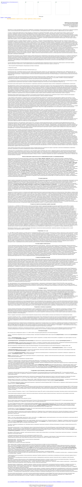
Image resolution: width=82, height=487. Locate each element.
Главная (1, 17)
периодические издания (69, 481)
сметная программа (42, 481)
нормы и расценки (25, 481)
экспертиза (12, 481)
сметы (9, 481)
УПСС (16, 481)
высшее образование (49, 481)
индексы (19, 481)
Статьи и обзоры (7, 17)
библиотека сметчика (34, 481)
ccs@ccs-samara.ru (49, 486)
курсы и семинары (57, 481)
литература (63, 481)
